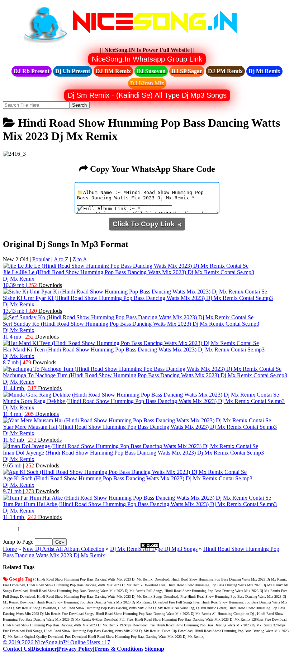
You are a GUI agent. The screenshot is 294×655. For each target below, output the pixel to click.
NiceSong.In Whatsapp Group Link (147, 59)
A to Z (61, 259)
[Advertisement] (149, 598)
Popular (41, 259)
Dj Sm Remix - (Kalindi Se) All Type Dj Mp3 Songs (147, 95)
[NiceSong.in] (135, 43)
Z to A (79, 259)
